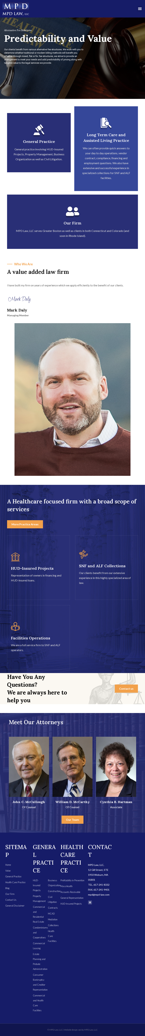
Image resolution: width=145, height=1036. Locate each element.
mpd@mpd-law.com (98, 894)
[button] (140, 9)
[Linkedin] (90, 902)
